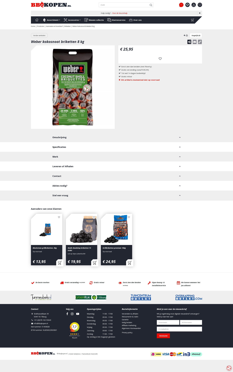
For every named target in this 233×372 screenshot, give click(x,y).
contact (187, 5)
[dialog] (229, 368)
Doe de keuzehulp (119, 13)
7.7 (181, 5)
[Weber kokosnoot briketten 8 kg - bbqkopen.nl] (73, 87)
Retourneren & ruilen (130, 317)
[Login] (193, 5)
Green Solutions (74, 354)
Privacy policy (127, 332)
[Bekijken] (192, 20)
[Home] (37, 20)
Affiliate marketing (129, 325)
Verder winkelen (39, 35)
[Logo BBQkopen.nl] (51, 4)
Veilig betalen (127, 322)
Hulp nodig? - (114, 13)
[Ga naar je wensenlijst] (201, 5)
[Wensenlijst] (200, 5)
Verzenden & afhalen (130, 314)
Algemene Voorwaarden (131, 328)
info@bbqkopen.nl (41, 323)
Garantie (125, 319)
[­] (67, 313)
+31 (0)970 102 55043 (42, 320)
